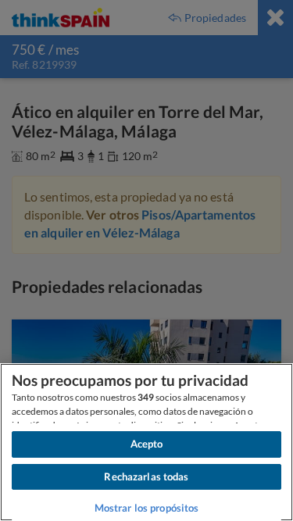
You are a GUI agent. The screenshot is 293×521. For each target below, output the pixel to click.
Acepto (146, 443)
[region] (146, 442)
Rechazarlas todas (146, 476)
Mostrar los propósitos (147, 507)
